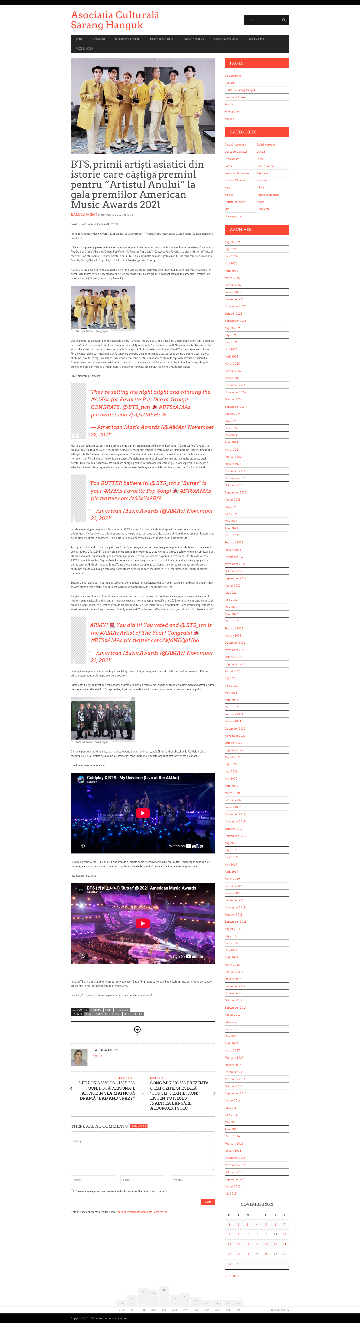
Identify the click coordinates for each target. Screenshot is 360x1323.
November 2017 (235, 993)
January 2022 (233, 635)
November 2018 (235, 907)
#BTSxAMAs (174, 407)
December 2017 (235, 986)
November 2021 (235, 650)
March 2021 (232, 707)
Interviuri (98, 39)
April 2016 (231, 1129)
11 (257, 1234)
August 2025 (233, 328)
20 (275, 1244)
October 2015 (233, 1172)
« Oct (228, 1276)
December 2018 (235, 900)
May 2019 (231, 864)
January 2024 (233, 464)
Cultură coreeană (235, 144)
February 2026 (234, 285)
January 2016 (233, 1150)
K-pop (228, 187)
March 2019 (232, 879)
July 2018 (231, 936)
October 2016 (233, 1086)
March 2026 (232, 278)
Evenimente (256, 39)
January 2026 (233, 292)
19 (266, 1244)
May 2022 (231, 607)
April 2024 (231, 442)
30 (238, 1264)
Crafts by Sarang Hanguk (240, 90)
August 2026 (233, 242)
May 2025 (231, 349)
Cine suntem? (233, 75)
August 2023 (233, 499)
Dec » (236, 1276)
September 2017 (235, 1007)
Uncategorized (234, 216)
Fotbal (229, 166)
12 (266, 1234)
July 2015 (231, 1193)
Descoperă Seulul (162, 39)
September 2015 (235, 1179)
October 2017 (233, 1000)
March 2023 (232, 535)
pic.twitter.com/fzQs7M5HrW (128, 415)
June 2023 (231, 514)
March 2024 (232, 449)
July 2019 (231, 850)
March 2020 (232, 793)
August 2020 (233, 757)
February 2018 (234, 972)
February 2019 (234, 886)
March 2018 (232, 965)
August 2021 (233, 671)
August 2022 (233, 585)
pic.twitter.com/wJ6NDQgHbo (161, 640)
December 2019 (235, 814)
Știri (79, 39)
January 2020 (233, 807)
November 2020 (235, 735)
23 (238, 1254)
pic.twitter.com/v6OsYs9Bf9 (126, 498)
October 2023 (233, 485)
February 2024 (234, 456)
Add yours (139, 1126)
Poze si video (84, 48)
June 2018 (231, 943)
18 (257, 1244)
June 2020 (231, 771)
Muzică (229, 195)
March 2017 (232, 1050)
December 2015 (235, 1158)
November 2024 (235, 392)
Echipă (229, 104)
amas (89, 1014)
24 (247, 1254)
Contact (229, 83)
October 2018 (233, 914)
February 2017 (234, 1057)
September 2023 (235, 492)
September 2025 (235, 321)
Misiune (229, 119)
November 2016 (235, 1079)
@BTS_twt (135, 407)
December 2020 (235, 728)
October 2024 (233, 399)
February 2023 (234, 542)
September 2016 (235, 1093)
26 (266, 1254)
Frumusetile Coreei (127, 39)
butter (137, 1014)
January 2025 (233, 378)
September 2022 (235, 578)
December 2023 (235, 471)
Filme (260, 159)
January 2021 (233, 721)
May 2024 (231, 435)
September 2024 (235, 407)
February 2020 (234, 800)
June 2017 (231, 1029)
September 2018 (235, 921)
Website (97, 1055)
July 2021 (231, 678)
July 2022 (231, 592)
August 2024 (233, 414)
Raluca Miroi (84, 215)
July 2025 (231, 335)
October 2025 (233, 313)
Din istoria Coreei (235, 97)
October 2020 (233, 743)
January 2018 (233, 979)
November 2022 (235, 564)
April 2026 (231, 271)
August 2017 (233, 1015)
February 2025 (234, 371)
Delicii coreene (194, 39)
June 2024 (231, 428)
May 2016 (231, 1122)
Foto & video (265, 166)
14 (284, 1234)
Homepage (232, 111)
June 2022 (231, 600)
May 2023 (231, 521)
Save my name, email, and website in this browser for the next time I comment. (122, 1191)
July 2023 (231, 507)
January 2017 (233, 1065)
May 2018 (231, 950)
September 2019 (235, 836)
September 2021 (235, 664)
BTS (126, 1014)
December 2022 (235, 557)
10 (247, 1234)
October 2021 (233, 657)
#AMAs (100, 399)
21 (284, 1244)
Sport (260, 202)
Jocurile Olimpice (235, 180)
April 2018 (231, 957)
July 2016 (231, 1108)
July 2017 (231, 1022)
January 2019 (233, 893)
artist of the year (108, 1014)
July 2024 (231, 421)
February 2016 (234, 1143)
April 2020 (231, 786)
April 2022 (231, 614)
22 (229, 1254)
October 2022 (233, 571)
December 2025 (235, 299)
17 (247, 1244)
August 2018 (233, 929)
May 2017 (231, 1036)
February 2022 (234, 628)
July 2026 (231, 249)
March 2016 (232, 1136)
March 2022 (232, 621)
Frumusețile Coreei (237, 173)
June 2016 (231, 1115)
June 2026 (231, 256)
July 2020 (231, 764)
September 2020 (235, 750)
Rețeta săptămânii (226, 39)
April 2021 (231, 700)
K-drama (96, 1009)
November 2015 (235, 1165)
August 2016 (233, 1100)
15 (229, 1244)
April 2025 (231, 356)
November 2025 (235, 306)
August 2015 (233, 1186)
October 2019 (233, 829)
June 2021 (231, 686)
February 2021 (234, 714)
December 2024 (235, 385)
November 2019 (235, 821)
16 (238, 1244)
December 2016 (235, 1072)
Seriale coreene (235, 202)
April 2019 (231, 871)
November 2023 (235, 478)
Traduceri (122, 1009)
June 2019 (231, 857)
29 (229, 1264)
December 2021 (235, 642)
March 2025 (232, 363)
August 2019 (233, 843)
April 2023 (231, 528)
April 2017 (231, 1043)
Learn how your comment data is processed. (142, 1212)
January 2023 (233, 550)
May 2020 (231, 778)
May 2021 (231, 693)
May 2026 (231, 263)
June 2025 (231, 342)
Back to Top (277, 1310)
